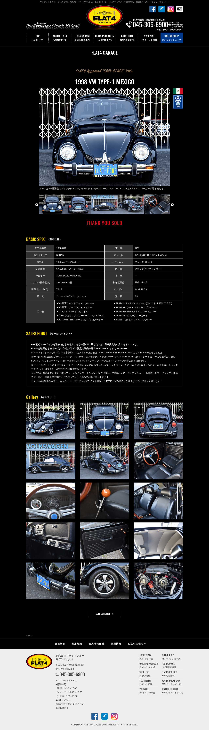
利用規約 (77, 643)
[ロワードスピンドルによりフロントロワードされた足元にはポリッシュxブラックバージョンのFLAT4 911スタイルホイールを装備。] (50, 460)
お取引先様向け (137, 643)
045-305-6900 (72, 674)
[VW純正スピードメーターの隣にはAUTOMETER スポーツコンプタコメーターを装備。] (50, 501)
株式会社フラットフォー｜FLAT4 (104, 18)
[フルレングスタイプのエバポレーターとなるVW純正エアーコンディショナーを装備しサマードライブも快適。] (50, 540)
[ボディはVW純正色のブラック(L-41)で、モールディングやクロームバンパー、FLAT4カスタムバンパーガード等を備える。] (104, 421)
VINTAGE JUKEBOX (172, 690)
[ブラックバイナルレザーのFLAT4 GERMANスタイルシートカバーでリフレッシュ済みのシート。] (158, 501)
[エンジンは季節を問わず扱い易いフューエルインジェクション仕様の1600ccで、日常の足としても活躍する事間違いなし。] (158, 581)
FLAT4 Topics (145, 682)
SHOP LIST (144, 674)
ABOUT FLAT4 (60, 37)
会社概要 (60, 643)
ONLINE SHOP (171, 37)
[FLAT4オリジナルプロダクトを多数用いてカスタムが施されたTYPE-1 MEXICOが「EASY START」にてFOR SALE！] (50, 421)
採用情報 (116, 643)
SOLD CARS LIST (103, 613)
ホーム (29, 635)
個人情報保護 (96, 643)
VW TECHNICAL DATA (171, 682)
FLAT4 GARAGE (82, 37)
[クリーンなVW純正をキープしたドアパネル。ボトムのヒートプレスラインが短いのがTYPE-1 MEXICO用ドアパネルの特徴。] (104, 540)
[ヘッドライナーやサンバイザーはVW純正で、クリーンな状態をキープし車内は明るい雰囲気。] (158, 540)
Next (172, 205)
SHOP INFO (127, 37)
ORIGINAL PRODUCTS (148, 665)
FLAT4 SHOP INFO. (169, 674)
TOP (37, 37)
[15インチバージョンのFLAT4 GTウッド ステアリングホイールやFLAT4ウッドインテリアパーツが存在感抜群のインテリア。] (158, 460)
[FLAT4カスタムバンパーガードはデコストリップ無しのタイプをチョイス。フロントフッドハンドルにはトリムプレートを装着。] (50, 581)
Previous (36, 205)
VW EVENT (149, 37)
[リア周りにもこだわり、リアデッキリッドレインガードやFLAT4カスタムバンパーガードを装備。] (158, 421)
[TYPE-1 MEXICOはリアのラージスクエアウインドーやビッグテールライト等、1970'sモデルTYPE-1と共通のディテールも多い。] (104, 460)
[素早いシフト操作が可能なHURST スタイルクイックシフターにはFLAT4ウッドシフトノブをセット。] (104, 501)
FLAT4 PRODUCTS (104, 37)
